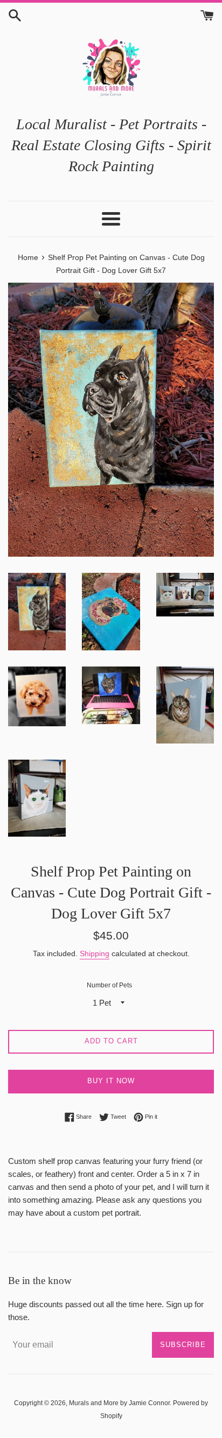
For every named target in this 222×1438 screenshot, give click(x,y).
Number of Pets (109, 985)
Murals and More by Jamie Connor (119, 1403)
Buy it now (111, 1081)
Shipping (94, 953)
